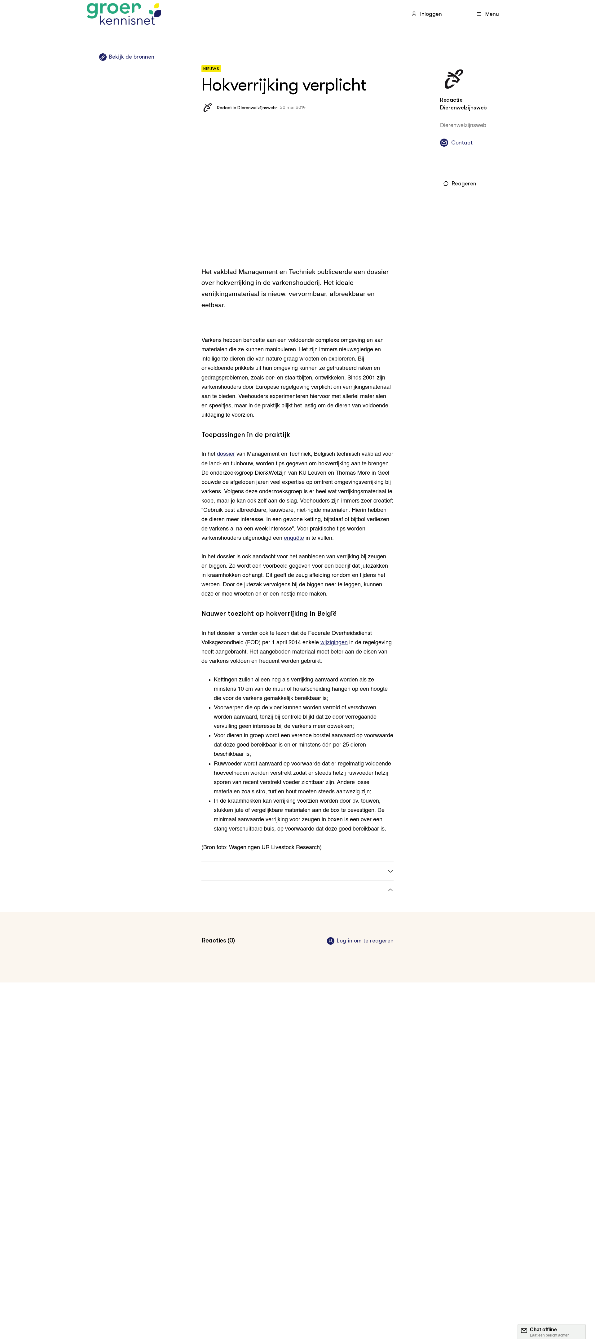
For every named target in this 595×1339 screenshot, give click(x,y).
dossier (226, 454)
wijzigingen (334, 642)
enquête (294, 538)
